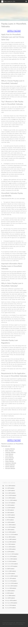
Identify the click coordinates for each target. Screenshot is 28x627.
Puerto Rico (7, 578)
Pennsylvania (7, 576)
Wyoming (7, 607)
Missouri (6, 544)
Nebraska (7, 549)
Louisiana (7, 527)
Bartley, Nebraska (9, 450)
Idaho (6, 512)
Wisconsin (7, 605)
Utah (6, 593)
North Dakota (8, 566)
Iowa (6, 519)
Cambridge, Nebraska (10, 452)
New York (7, 561)
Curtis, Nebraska (9, 455)
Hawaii (6, 510)
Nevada (6, 551)
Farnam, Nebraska (9, 461)
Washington (7, 600)
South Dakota (8, 585)
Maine (6, 529)
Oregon (6, 573)
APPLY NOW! (14, 31)
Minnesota (7, 539)
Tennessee (7, 588)
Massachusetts (8, 534)
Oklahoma (7, 571)
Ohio (6, 568)
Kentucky (7, 524)
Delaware (7, 502)
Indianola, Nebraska (9, 466)
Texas (6, 590)
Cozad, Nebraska (9, 454)
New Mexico (7, 558)
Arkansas (7, 493)
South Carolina (8, 583)
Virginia (6, 598)
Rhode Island (7, 580)
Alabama (6, 485)
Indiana (6, 517)
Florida (6, 505)
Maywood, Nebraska (10, 468)
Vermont (7, 595)
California (7, 495)
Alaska (6, 488)
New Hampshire (8, 554)
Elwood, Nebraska (9, 457)
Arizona (6, 490)
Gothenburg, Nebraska (10, 463)
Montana (7, 546)
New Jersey (7, 556)
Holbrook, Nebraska (10, 464)
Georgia (6, 507)
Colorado (7, 497)
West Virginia (7, 602)
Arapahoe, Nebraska (10, 448)
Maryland (7, 532)
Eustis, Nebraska (9, 459)
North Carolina (8, 563)
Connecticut (7, 500)
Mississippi (7, 541)
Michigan (7, 537)
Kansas (6, 522)
